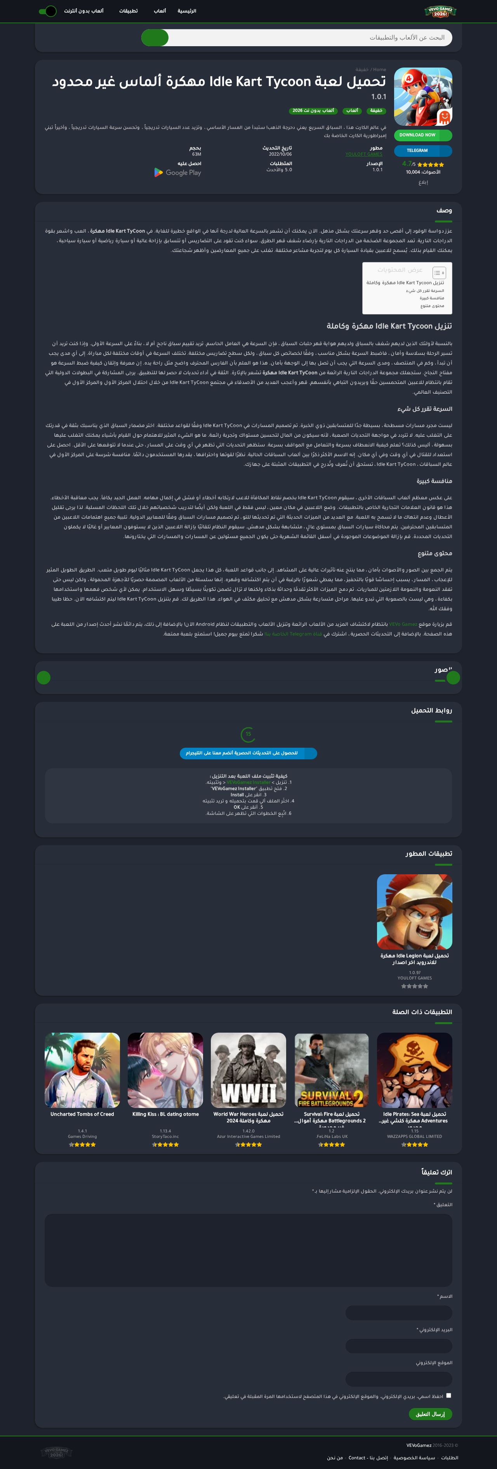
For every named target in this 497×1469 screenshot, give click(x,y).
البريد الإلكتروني (434, 1330)
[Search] (155, 37)
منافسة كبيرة (432, 299)
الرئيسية (187, 11)
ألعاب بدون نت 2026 (313, 111)
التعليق (443, 1205)
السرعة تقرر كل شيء (425, 291)
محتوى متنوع (432, 306)
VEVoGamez (419, 1446)
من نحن (335, 1458)
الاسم (444, 1297)
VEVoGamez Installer (249, 783)
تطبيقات (128, 11)
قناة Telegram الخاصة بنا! (293, 634)
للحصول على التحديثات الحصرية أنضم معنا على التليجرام (242, 753)
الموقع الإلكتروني (434, 1363)
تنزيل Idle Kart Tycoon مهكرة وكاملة (405, 283)
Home (379, 70)
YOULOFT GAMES (364, 155)
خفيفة (362, 70)
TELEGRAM (417, 151)
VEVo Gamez (403, 625)
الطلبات (449, 1458)
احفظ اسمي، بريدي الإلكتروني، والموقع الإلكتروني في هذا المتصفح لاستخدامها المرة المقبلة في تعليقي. (333, 1397)
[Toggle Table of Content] (435, 273)
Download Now (417, 135)
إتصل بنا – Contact (368, 1458)
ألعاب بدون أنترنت (83, 11)
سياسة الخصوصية (414, 1458)
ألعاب (160, 11)
